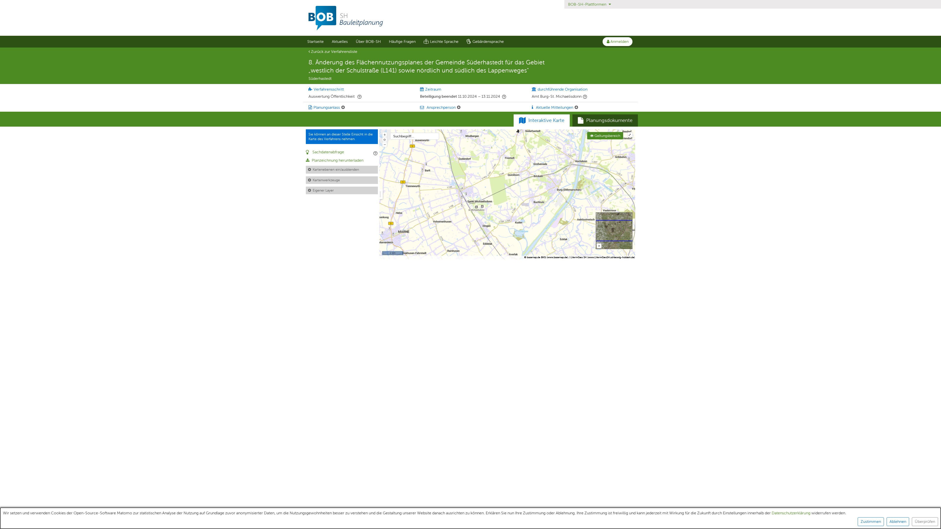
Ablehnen (898, 521)
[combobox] (414, 136)
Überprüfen (925, 521)
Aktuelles (340, 41)
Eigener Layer (323, 190)
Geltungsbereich (607, 136)
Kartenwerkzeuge (326, 180)
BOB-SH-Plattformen (587, 4)
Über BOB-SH (368, 41)
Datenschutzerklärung (791, 513)
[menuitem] (315, 42)
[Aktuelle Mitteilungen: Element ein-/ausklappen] (576, 107)
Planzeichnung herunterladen (337, 160)
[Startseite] (470, 18)
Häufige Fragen (402, 41)
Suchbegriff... (403, 136)
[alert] (470, 518)
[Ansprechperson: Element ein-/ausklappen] (458, 107)
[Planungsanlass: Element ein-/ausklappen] (343, 107)
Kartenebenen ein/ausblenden (336, 169)
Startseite (315, 41)
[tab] (605, 120)
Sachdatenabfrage (327, 152)
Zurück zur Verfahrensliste (333, 51)
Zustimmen (871, 521)
